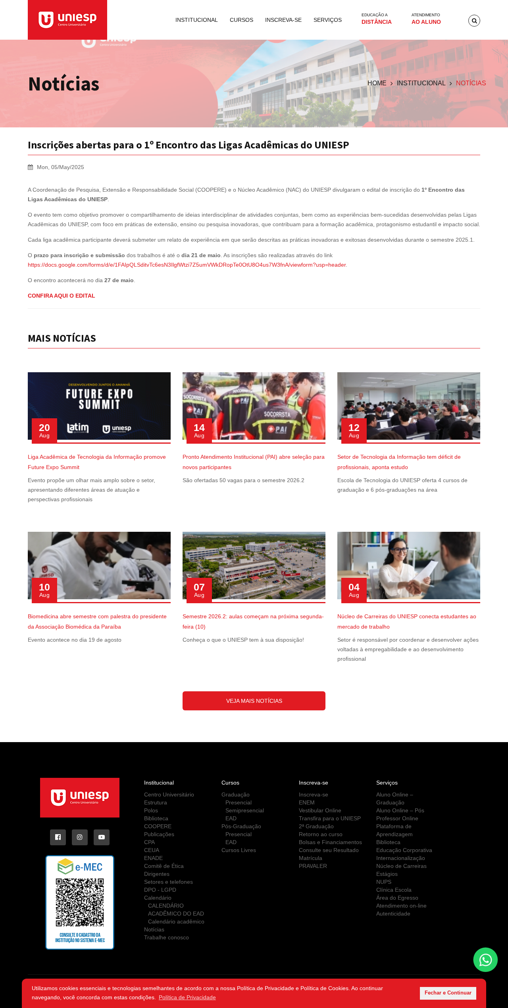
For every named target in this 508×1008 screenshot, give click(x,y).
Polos (151, 810)
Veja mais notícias (254, 701)
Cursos (241, 20)
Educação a (377, 19)
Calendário (157, 898)
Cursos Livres (238, 850)
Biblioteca (156, 818)
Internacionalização (400, 858)
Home (377, 83)
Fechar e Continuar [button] (448, 993)
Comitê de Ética (164, 866)
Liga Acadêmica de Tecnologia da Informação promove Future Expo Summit (97, 462)
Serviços (328, 20)
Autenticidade (393, 913)
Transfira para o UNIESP (330, 818)
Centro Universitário (169, 794)
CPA (149, 842)
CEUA (151, 850)
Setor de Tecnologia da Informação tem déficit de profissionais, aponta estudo (399, 462)
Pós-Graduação (241, 826)
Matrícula (310, 858)
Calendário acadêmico (176, 921)
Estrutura (155, 802)
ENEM (307, 802)
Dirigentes (156, 874)
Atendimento (426, 19)
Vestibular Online (320, 810)
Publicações (159, 834)
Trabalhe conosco (166, 937)
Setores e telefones (168, 882)
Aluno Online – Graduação (394, 798)
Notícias (154, 929)
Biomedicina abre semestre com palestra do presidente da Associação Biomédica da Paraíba (97, 621)
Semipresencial (244, 810)
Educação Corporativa (404, 850)
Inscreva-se (283, 20)
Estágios (387, 874)
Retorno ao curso (321, 834)
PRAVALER (313, 866)
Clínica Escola (394, 890)
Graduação (235, 794)
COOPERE (157, 826)
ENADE (153, 858)
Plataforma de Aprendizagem (394, 830)
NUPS (383, 882)
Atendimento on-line (401, 905)
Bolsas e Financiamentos (330, 842)
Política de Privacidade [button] (187, 997)
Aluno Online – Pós (400, 810)
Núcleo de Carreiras (401, 866)
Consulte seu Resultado (329, 850)
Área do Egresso (397, 898)
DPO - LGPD (160, 890)
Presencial (238, 802)
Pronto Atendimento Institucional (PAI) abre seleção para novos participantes (254, 462)
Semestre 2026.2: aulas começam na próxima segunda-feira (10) (253, 621)
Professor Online (397, 818)
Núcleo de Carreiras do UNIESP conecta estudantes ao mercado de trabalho (406, 621)
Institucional (196, 20)
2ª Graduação (316, 826)
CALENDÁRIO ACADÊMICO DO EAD (176, 909)
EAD (231, 818)
